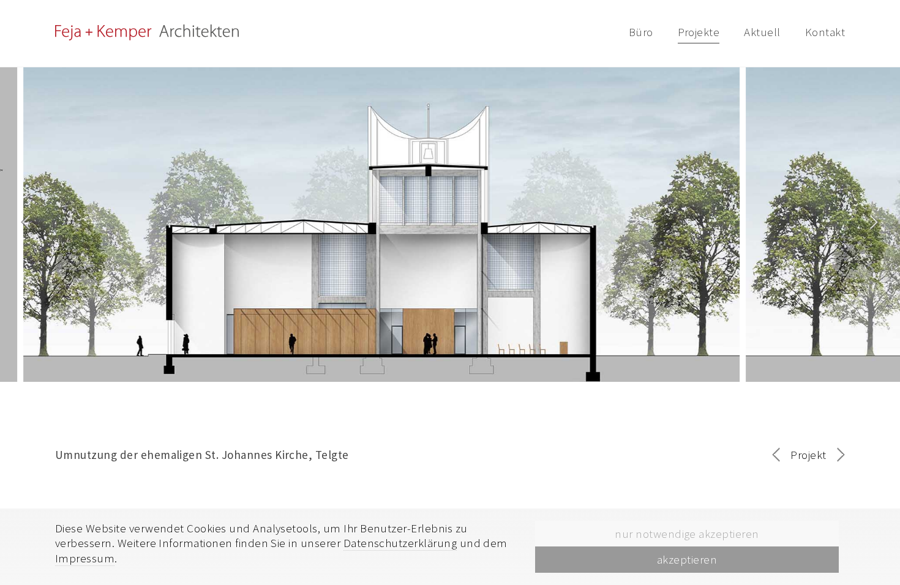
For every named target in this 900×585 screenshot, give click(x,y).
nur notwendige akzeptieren (687, 533)
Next (875, 212)
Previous (25, 212)
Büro (641, 31)
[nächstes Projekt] (837, 455)
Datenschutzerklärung (400, 542)
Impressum (84, 558)
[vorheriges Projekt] (780, 456)
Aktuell (762, 31)
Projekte (699, 31)
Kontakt (825, 31)
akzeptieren (687, 559)
